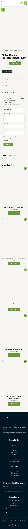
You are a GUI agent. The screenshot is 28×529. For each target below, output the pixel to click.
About (14, 445)
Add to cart (15, 63)
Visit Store (14, 502)
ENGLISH (7, 50)
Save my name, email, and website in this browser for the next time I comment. (14, 138)
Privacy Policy (14, 470)
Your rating (8, 109)
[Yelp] (9, 525)
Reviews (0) (5, 80)
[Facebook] (12, 525)
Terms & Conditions (14, 475)
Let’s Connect (14, 504)
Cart (14, 447)
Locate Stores (14, 505)
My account (14, 452)
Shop (14, 456)
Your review (8, 114)
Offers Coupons (14, 473)
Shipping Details (14, 472)
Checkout (14, 449)
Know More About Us (14, 500)
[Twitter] (15, 525)
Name (6, 123)
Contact (14, 450)
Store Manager (14, 458)
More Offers (5, 83)
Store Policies (5, 86)
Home (3, 50)
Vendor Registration (14, 461)
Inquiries (4, 88)
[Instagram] (18, 525)
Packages (14, 454)
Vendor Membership (14, 460)
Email (5, 130)
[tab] (14, 79)
